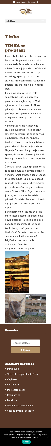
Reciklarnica (13, 395)
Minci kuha (13, 368)
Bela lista (12, 400)
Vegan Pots (13, 384)
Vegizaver (12, 379)
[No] (47, 437)
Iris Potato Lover (16, 389)
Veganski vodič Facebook (20, 410)
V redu (26, 442)
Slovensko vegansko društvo (22, 374)
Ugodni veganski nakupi (20, 405)
